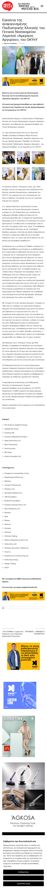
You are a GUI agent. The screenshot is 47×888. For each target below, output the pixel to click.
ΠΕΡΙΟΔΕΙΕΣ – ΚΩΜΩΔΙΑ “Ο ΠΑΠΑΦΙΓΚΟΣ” (35, 633)
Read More (7, 866)
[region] (23, 863)
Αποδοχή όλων (23, 872)
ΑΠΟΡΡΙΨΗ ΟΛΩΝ (23, 884)
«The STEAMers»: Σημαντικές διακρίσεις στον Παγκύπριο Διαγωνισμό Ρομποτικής (13, 634)
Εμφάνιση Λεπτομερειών (23, 878)
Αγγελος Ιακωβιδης (10, 43)
